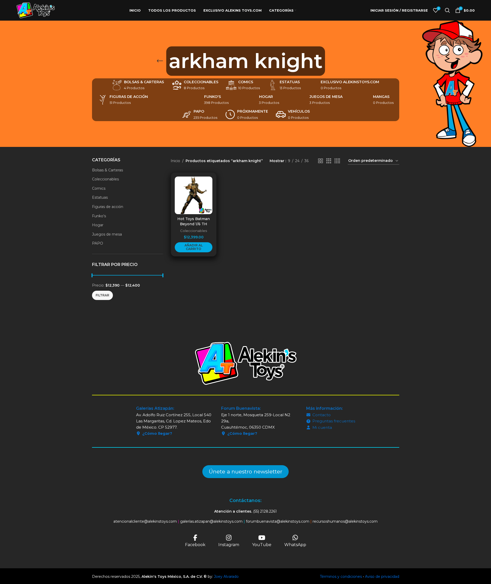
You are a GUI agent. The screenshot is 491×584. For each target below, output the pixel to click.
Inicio (175, 160)
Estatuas (100, 197)
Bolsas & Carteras (107, 170)
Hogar (97, 225)
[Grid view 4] (337, 161)
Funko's (99, 216)
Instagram (228, 544)
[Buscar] (447, 10)
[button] (193, 247)
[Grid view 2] (320, 161)
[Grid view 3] (328, 161)
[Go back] (159, 61)
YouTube (261, 544)
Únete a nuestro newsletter (245, 471)
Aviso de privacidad (382, 576)
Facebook (195, 544)
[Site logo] (35, 10)
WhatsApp (295, 544)
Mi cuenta (322, 427)
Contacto (321, 414)
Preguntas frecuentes (333, 421)
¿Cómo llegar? (157, 433)
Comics (98, 188)
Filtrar (102, 295)
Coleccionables (105, 179)
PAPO (97, 243)
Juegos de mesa (107, 234)
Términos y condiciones (341, 576)
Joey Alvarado (226, 576)
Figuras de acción (107, 206)
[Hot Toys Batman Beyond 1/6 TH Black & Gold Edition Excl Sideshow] (193, 195)
